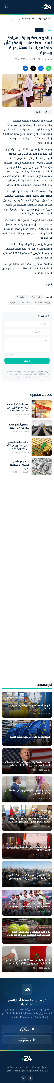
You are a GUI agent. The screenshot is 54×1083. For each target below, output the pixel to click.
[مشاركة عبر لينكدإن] (25, 68)
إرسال (27, 361)
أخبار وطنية (44, 18)
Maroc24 (45, 59)
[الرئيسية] (49, 30)
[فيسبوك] (30, 1078)
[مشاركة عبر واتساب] (49, 68)
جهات (11, 18)
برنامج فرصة (37, 297)
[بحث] (5, 7)
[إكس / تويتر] (23, 1078)
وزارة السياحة (22, 297)
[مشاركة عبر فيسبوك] (41, 68)
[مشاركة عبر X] (33, 68)
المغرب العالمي (26, 18)
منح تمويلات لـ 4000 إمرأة (20, 302)
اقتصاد (39, 30)
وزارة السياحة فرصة (42, 302)
